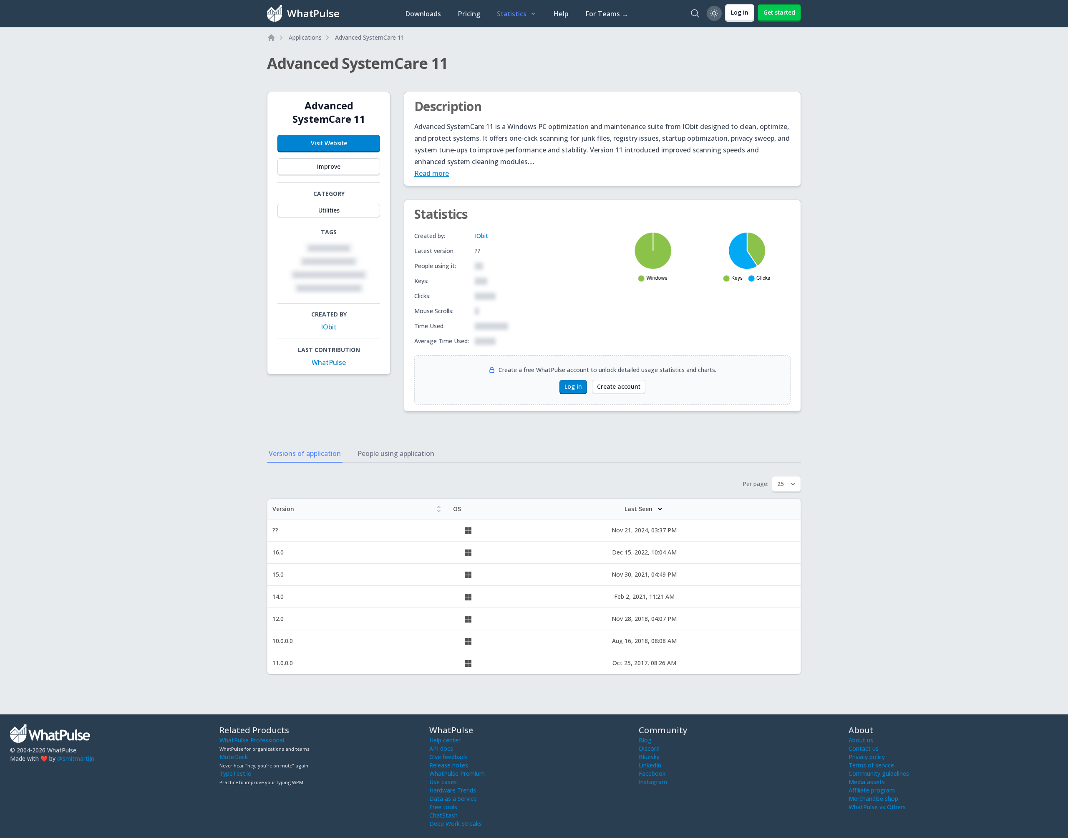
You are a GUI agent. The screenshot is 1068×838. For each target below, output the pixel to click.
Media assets (867, 782)
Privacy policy (867, 757)
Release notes (448, 765)
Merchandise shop (873, 799)
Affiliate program (872, 790)
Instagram (653, 782)
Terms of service (871, 765)
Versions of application (305, 453)
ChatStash (443, 815)
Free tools (443, 807)
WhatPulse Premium (457, 773)
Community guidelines (879, 773)
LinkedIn (650, 765)
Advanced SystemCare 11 (369, 37)
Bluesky (649, 757)
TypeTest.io (235, 773)
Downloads (423, 13)
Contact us (864, 748)
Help (561, 13)
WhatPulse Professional (251, 740)
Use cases (443, 782)
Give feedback (448, 757)
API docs (441, 748)
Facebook (652, 773)
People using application (396, 453)
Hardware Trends (452, 790)
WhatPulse (329, 362)
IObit (329, 327)
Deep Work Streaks (455, 824)
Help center (445, 740)
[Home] (271, 37)
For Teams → (606, 13)
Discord (649, 748)
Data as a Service (453, 799)
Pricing (469, 13)
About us (861, 740)
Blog (645, 740)
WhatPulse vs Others (877, 807)
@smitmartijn (75, 758)
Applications (305, 37)
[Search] (695, 13)
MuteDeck (233, 757)
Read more (431, 173)
